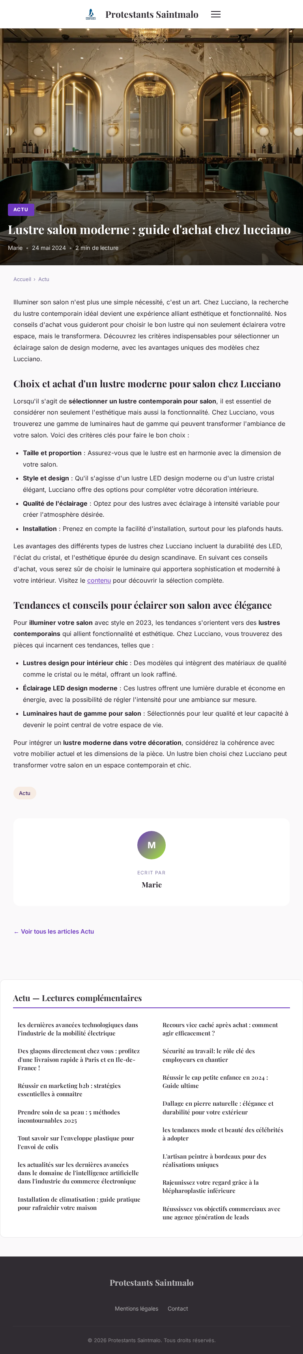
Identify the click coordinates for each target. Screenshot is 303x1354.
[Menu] (216, 14)
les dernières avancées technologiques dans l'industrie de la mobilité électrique (78, 1029)
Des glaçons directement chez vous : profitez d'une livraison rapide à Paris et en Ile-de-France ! (79, 1059)
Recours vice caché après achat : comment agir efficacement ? (220, 1029)
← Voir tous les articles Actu (53, 931)
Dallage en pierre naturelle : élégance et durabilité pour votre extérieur (218, 1107)
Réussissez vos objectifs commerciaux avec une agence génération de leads (221, 1213)
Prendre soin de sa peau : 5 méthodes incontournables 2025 (69, 1116)
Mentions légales (136, 1308)
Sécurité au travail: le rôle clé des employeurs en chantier (209, 1055)
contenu (99, 580)
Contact (178, 1308)
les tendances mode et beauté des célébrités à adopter (223, 1134)
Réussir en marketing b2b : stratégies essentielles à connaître (69, 1090)
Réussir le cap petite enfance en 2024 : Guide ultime (215, 1081)
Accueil (22, 279)
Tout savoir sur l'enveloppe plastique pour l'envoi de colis (76, 1142)
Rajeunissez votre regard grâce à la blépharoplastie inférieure (211, 1186)
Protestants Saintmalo (151, 14)
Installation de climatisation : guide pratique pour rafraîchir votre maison (79, 1203)
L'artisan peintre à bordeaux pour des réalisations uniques (214, 1160)
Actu (20, 209)
